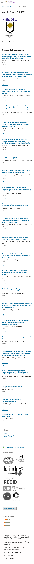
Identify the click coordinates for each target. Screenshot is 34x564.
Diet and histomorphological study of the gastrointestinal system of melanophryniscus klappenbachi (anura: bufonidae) (16, 56)
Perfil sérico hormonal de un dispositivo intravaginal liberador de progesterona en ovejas (15, 272)
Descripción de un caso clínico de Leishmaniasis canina (12, 400)
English (5, 433)
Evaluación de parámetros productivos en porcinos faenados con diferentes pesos (15, 290)
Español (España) (8, 436)
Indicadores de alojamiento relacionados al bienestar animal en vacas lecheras (16, 171)
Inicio (3, 6)
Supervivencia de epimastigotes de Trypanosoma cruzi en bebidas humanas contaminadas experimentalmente (15, 372)
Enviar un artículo (9, 508)
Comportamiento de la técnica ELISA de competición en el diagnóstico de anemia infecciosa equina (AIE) (15, 220)
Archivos (9, 6)
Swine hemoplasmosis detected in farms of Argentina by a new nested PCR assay (16, 238)
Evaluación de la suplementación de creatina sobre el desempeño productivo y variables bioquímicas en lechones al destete (16, 353)
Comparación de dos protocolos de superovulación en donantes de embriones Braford (16, 91)
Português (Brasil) (8, 439)
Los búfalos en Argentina (10, 158)
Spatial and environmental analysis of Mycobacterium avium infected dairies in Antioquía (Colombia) (15, 124)
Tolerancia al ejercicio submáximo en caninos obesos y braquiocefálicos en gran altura (16, 205)
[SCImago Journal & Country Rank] (14, 447)
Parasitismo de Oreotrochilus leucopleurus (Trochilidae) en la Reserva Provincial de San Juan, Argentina (16, 255)
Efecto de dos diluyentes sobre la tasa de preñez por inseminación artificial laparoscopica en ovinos (15, 322)
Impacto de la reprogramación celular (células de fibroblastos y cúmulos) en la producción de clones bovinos (17, 305)
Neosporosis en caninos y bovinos (13, 387)
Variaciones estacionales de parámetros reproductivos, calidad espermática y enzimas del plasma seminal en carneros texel (17, 74)
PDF (6, 67)
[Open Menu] (2, 2)
